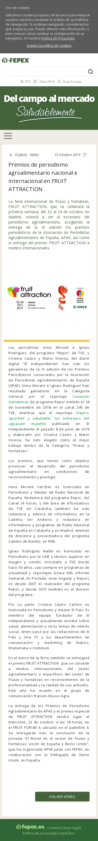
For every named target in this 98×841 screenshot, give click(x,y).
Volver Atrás (62, 796)
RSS (27, 81)
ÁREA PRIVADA (13, 56)
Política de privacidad (39, 833)
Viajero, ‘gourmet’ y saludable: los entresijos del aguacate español (49, 418)
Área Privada (72, 81)
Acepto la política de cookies (49, 45)
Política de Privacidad (57, 38)
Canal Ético (66, 833)
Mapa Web (47, 81)
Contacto (54, 827)
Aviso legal (71, 827)
